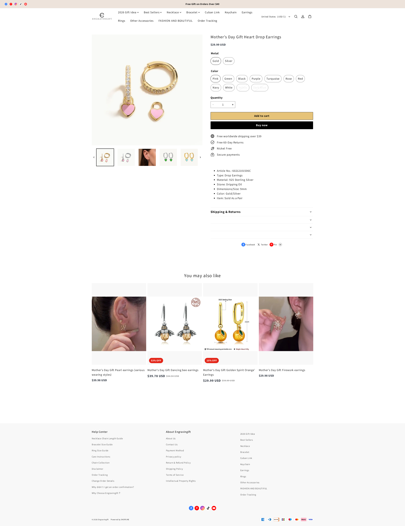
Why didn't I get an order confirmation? (113, 486)
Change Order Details (103, 480)
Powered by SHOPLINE (120, 519)
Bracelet (191, 12)
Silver (228, 61)
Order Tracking (207, 20)
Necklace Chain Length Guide (107, 438)
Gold (216, 61)
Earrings (247, 12)
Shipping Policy (174, 468)
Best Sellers (151, 12)
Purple (256, 78)
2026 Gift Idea (127, 12)
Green (228, 78)
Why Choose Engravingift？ (106, 493)
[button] (295, 16)
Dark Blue (259, 87)
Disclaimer (97, 468)
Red (300, 78)
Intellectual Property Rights (181, 480)
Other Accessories (141, 20)
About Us (171, 438)
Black (242, 78)
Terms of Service (175, 474)
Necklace (173, 12)
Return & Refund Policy (178, 462)
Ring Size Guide (100, 450)
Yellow (243, 87)
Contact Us (172, 444)
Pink (215, 78)
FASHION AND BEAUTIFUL (176, 20)
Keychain (231, 12)
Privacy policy (173, 456)
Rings (121, 20)
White (229, 87)
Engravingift (103, 519)
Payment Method (175, 450)
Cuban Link (212, 12)
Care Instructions (101, 456)
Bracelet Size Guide (102, 444)
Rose (289, 78)
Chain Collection (101, 462)
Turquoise (273, 78)
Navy (216, 87)
